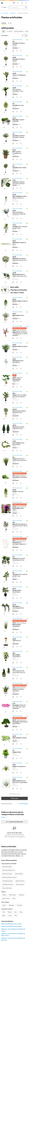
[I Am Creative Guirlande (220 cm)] (14, 739)
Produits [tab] (3, 23)
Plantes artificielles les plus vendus (11, 924)
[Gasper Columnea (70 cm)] (14, 493)
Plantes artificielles (17, 39)
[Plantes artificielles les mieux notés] (14, 290)
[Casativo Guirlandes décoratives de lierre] (14, 183)
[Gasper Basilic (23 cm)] (14, 753)
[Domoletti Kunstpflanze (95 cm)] (14, 477)
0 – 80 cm (9, 31)
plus (22, 856)
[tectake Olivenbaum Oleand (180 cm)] (14, 45)
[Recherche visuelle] (26, 7)
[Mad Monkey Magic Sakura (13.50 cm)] (14, 509)
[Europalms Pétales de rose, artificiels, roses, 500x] (14, 706)
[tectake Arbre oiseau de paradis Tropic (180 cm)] (14, 229)
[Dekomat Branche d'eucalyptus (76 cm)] (14, 363)
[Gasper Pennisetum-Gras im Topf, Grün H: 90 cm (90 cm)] (14, 461)
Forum (3, 817)
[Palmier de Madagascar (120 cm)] (14, 76)
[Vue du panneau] (22, 35)
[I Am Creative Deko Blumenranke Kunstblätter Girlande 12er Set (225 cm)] (14, 445)
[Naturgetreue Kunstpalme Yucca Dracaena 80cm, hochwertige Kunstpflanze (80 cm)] (14, 92)
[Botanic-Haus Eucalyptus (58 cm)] (14, 302)
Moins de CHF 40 (19, 31)
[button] (27, 40)
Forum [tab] (10, 23)
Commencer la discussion (16, 822)
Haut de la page (23, 803)
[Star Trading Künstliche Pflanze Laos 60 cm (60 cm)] (14, 199)
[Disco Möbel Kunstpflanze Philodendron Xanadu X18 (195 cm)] (14, 657)
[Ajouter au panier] (21, 51)
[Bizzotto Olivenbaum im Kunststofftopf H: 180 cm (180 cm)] (14, 526)
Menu (4, 7)
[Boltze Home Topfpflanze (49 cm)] (14, 626)
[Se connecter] (17, 3)
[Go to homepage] (2, 3)
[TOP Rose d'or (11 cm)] (14, 642)
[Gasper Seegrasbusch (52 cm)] (14, 768)
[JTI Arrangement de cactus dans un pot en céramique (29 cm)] (14, 673)
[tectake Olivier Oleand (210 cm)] (14, 169)
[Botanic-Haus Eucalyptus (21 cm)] (14, 348)
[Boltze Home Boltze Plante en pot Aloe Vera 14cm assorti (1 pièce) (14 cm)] (14, 277)
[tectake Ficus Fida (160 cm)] (14, 107)
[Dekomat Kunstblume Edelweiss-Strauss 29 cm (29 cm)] (14, 261)
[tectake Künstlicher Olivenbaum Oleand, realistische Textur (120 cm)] (14, 138)
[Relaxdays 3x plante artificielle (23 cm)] (14, 122)
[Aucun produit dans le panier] (26, 3)
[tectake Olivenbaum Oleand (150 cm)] (14, 61)
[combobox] (3, 31)
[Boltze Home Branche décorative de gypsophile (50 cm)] (14, 783)
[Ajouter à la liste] (17, 51)
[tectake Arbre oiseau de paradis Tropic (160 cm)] (14, 577)
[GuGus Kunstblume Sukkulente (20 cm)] (14, 690)
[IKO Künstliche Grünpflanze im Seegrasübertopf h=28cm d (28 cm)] (14, 154)
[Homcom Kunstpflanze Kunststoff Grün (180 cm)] (14, 413)
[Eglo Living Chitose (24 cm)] (14, 317)
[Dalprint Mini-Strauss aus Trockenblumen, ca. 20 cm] (14, 332)
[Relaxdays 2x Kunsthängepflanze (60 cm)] (14, 609)
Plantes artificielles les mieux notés (11, 926)
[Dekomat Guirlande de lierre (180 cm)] (14, 245)
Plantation (13, 13)
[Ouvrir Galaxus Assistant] (22, 3)
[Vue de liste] (26, 35)
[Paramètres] (13, 3)
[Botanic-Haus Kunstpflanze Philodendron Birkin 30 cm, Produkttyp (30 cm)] (14, 593)
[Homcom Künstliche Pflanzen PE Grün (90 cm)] (14, 429)
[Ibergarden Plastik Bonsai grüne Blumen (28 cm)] (14, 723)
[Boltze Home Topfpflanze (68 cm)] (14, 380)
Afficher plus (14, 798)
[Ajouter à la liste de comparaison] (13, 51)
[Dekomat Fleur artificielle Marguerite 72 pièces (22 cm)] (14, 543)
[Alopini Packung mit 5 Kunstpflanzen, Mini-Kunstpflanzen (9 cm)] (14, 561)
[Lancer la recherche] (10, 7)
